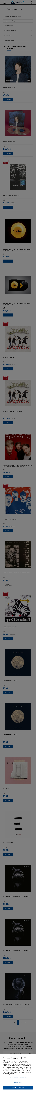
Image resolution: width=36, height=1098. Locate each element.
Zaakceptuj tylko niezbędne (18, 1078)
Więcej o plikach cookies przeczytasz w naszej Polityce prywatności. (17, 1073)
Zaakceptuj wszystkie (18, 1087)
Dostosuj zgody (18, 1082)
